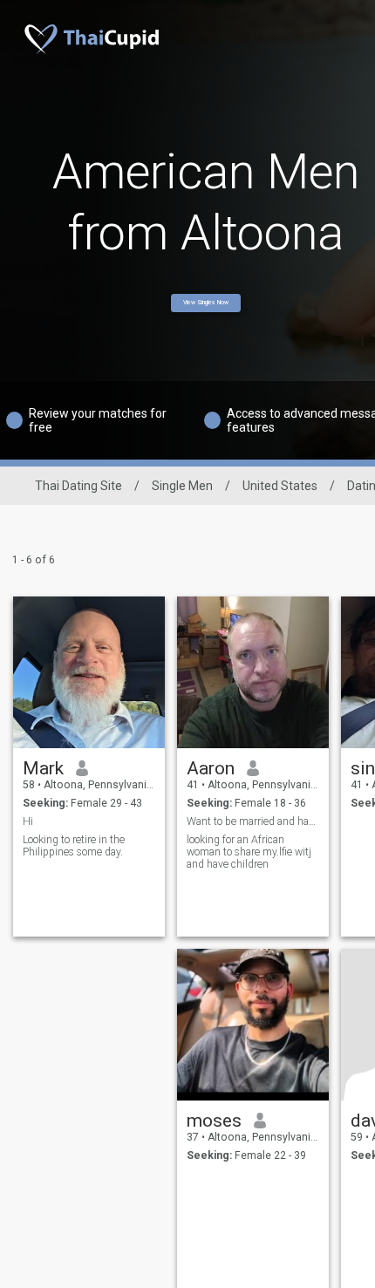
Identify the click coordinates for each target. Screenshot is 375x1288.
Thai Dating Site (78, 486)
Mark (43, 768)
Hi (28, 821)
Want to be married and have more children (253, 821)
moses (214, 1120)
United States (279, 486)
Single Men (182, 486)
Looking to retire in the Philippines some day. (74, 846)
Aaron (211, 768)
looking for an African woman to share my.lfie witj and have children (249, 852)
